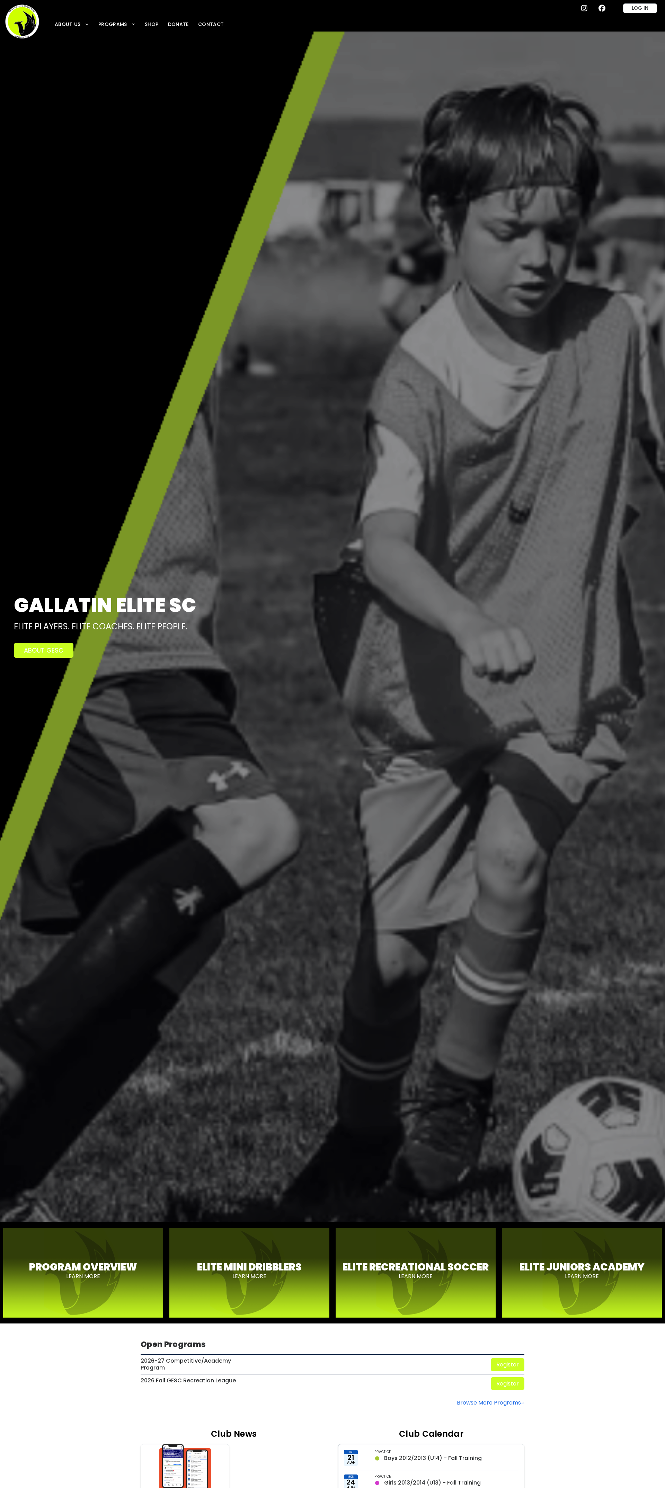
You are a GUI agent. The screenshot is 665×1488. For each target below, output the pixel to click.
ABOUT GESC (43, 650)
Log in (640, 8)
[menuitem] (72, 24)
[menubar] (139, 24)
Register (507, 1365)
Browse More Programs (489, 1403)
